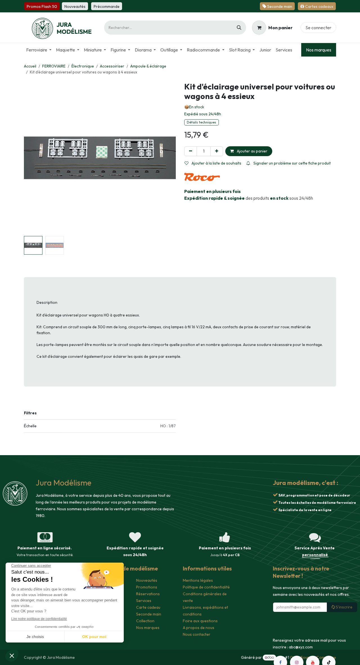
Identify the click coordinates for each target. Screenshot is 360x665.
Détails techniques (201, 122)
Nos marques (318, 50)
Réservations (148, 593)
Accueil (30, 66)
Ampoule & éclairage (148, 66)
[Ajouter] (216, 151)
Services (143, 600)
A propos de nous (198, 627)
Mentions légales (198, 580)
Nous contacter (196, 634)
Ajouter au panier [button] (251, 151)
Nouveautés (146, 580)
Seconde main (148, 614)
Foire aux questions (200, 620)
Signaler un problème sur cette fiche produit (292, 163)
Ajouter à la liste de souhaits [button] (216, 163)
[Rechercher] (239, 28)
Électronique (82, 66)
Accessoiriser (112, 66)
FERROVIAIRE (54, 66)
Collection (145, 620)
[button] (31, 157)
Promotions (146, 587)
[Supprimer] (190, 151)
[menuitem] (39, 49)
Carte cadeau (148, 607)
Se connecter (318, 27)
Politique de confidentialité (206, 587)
